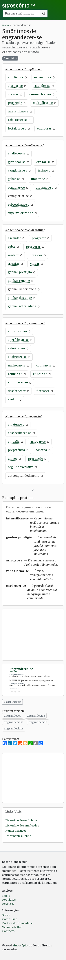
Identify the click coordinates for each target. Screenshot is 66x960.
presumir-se (44, 187)
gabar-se (14, 179)
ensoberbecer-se (19, 433)
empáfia (13, 441)
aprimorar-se (17, 331)
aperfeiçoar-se (18, 340)
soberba (41, 450)
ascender (14, 238)
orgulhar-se (16, 187)
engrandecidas (13, 722)
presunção (35, 458)
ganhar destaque (20, 298)
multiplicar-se (43, 103)
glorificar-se (16, 162)
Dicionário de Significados (22, 825)
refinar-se (15, 374)
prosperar (33, 246)
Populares (9, 899)
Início (6, 895)
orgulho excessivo (20, 467)
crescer (13, 94)
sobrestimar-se (18, 204)
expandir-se (42, 77)
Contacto (8, 931)
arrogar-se (38, 441)
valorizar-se (16, 348)
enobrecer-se (17, 357)
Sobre (6, 915)
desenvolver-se (40, 94)
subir (11, 246)
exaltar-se (43, 162)
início (5, 24)
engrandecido (38, 722)
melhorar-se (16, 365)
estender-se (42, 85)
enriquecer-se (18, 382)
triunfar (13, 263)
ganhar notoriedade (22, 306)
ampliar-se (15, 77)
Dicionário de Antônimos (21, 820)
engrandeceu (12, 715)
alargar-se (15, 85)
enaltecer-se (16, 153)
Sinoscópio (18, 6)
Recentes (8, 903)
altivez (12, 458)
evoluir (13, 399)
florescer (36, 255)
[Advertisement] (33, 635)
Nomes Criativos (15, 830)
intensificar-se (18, 111)
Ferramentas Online (18, 836)
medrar (13, 255)
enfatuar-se (16, 424)
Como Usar (9, 919)
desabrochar (17, 391)
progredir (15, 103)
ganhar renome (19, 280)
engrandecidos (13, 728)
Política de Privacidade (17, 923)
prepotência (16, 450)
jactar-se (44, 170)
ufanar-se (38, 179)
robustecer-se (17, 120)
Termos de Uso (12, 927)
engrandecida (36, 715)
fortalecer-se (17, 128)
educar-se (40, 374)
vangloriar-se (17, 170)
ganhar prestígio (20, 272)
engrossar (44, 128)
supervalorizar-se (20, 213)
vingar (34, 263)
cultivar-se (44, 365)
